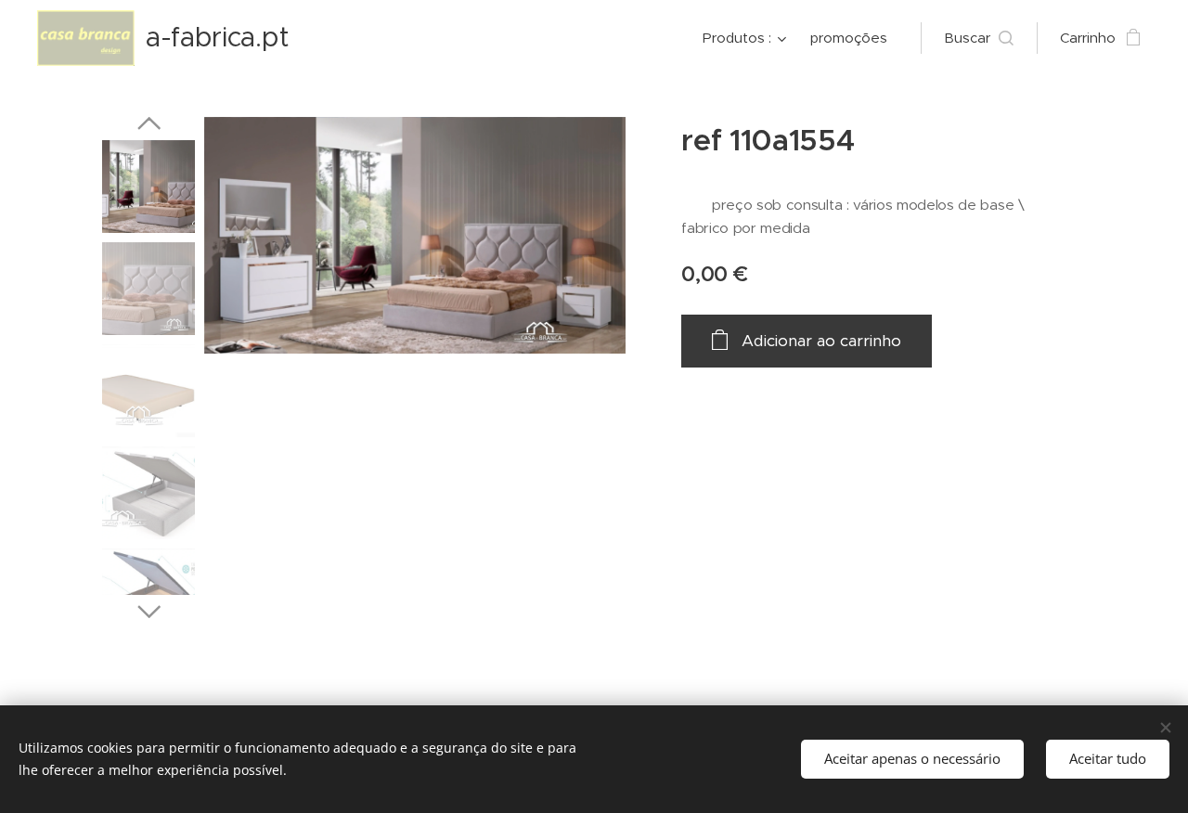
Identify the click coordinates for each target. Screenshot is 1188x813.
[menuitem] (746, 38)
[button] (979, 38)
